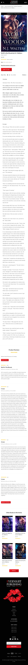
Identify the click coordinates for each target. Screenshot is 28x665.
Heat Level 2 (14, 628)
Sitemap (14, 615)
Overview (5, 79)
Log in (8, 656)
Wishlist (24, 74)
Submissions (14, 610)
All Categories (13, 621)
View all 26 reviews (6, 502)
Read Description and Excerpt (8, 65)
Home (2, 6)
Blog (14, 613)
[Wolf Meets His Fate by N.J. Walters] (20, 524)
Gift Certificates (13, 656)
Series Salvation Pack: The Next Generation (13, 6)
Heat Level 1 (14, 627)
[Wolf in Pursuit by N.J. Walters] (20, 551)
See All (14, 570)
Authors (14, 609)
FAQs (14, 612)
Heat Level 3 (4, 55)
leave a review (10, 59)
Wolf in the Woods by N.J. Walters (8, 7)
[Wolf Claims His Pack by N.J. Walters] (7, 551)
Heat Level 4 (14, 631)
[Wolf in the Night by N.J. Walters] (7, 524)
